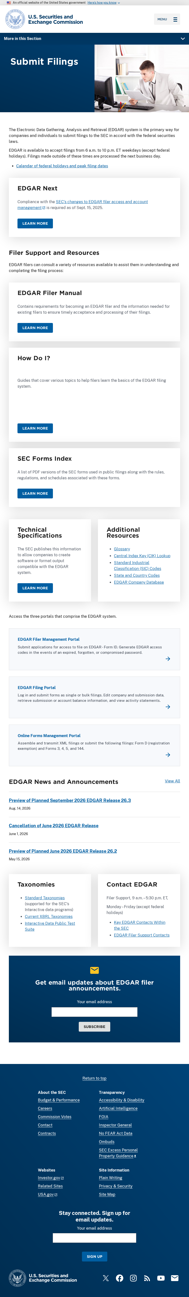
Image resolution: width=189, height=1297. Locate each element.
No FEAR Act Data (115, 1133)
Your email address (94, 1002)
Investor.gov (49, 1177)
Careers (45, 1108)
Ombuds (106, 1141)
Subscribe (94, 1027)
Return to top (94, 1078)
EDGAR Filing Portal (37, 687)
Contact (45, 1125)
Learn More (35, 223)
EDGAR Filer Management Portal (48, 639)
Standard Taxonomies (45, 898)
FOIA (103, 1116)
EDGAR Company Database (139, 582)
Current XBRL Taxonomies (49, 916)
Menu (162, 19)
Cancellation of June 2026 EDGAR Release (53, 825)
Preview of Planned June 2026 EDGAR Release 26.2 (63, 851)
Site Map (107, 1194)
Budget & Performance (59, 1100)
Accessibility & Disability (121, 1100)
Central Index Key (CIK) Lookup (142, 556)
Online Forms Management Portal (49, 735)
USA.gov (46, 1194)
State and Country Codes (137, 575)
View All (172, 781)
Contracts (47, 1133)
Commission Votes (54, 1116)
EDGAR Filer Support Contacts (142, 935)
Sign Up (94, 1256)
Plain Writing (110, 1177)
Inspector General (115, 1125)
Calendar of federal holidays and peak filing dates (62, 166)
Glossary (122, 549)
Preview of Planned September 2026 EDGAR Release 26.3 (70, 800)
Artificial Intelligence (118, 1108)
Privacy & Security (116, 1186)
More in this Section (22, 38)
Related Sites (50, 1186)
